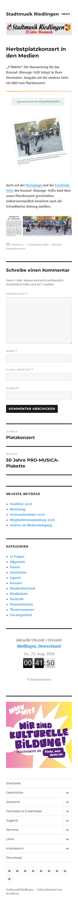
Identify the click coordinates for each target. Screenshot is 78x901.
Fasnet (15, 567)
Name (11, 351)
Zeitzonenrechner (40, 679)
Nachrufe (17, 599)
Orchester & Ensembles (24, 811)
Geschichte (18, 572)
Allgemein (17, 562)
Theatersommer (22, 609)
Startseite (13, 783)
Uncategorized (21, 615)
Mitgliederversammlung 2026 (32, 520)
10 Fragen (17, 556)
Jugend (15, 578)
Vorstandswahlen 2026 (27, 514)
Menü (66, 13)
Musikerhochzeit (22, 588)
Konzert (57, 244)
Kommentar (16, 293)
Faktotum (17, 244)
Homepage (34, 185)
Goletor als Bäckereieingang (31, 525)
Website (12, 388)
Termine (12, 830)
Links (10, 839)
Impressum (15, 848)
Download (14, 857)
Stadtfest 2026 (21, 504)
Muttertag (17, 509)
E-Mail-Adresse (19, 369)
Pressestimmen (15, 248)
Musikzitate (19, 594)
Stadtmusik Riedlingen (32, 14)
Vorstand (13, 802)
